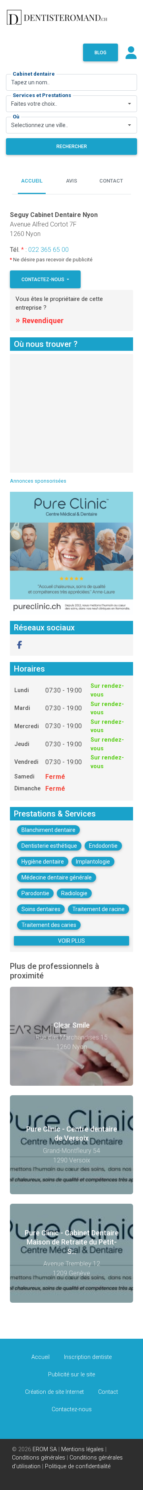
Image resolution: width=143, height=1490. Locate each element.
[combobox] (71, 103)
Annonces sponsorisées (38, 481)
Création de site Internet (54, 1392)
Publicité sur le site (71, 1374)
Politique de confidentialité (77, 1466)
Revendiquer (39, 320)
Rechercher (71, 146)
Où (16, 117)
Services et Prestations (42, 95)
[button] (19, 645)
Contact (108, 1392)
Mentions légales (82, 1449)
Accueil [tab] (32, 181)
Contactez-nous (43, 279)
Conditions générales (38, 1457)
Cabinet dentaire (34, 74)
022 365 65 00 (48, 249)
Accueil (40, 1357)
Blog (100, 52)
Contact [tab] (111, 181)
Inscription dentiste (88, 1357)
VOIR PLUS (71, 941)
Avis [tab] (71, 181)
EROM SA (45, 1449)
